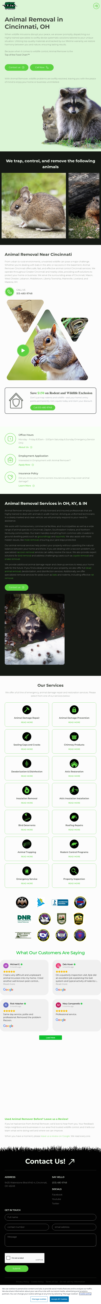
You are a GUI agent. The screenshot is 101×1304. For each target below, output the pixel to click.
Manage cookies (39, 1299)
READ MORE (27, 722)
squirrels (60, 536)
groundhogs (44, 536)
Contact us (15, 67)
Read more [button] (9, 984)
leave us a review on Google (55, 1136)
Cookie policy (85, 1294)
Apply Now (25, 465)
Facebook (57, 1194)
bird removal (24, 555)
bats (54, 575)
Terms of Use (52, 1282)
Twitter (55, 1203)
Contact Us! (45, 1161)
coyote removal (81, 555)
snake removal (12, 559)
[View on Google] (6, 965)
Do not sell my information (72, 1282)
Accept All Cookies (59, 1299)
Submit (17, 1268)
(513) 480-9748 (59, 1182)
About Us (24, 447)
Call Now (40, 67)
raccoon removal (25, 552)
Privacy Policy (22, 1282)
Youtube (56, 1199)
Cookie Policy (37, 1282)
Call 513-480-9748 (43, 407)
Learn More (25, 485)
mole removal (31, 540)
